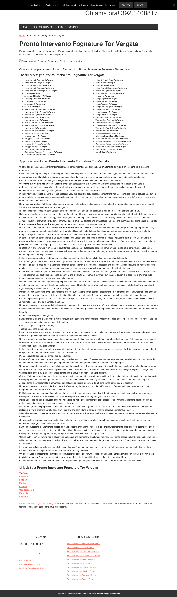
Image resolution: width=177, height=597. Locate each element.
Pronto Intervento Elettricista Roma (82, 559)
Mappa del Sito (25, 560)
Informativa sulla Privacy (29, 564)
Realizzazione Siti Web (79, 593)
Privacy (140, 5)
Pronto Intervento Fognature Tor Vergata (37, 503)
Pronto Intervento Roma (36, 14)
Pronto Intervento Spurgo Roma (80, 579)
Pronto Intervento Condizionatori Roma (83, 555)
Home (22, 35)
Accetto (126, 5)
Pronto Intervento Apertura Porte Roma (83, 543)
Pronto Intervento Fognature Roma (81, 567)
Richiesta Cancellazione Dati (31, 568)
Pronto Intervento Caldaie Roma (80, 547)
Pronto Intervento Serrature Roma (81, 575)
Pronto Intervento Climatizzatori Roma (83, 551)
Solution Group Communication (108, 593)
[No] (173, 5)
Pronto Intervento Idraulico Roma (81, 571)
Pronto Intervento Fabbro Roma (80, 563)
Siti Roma (92, 593)
